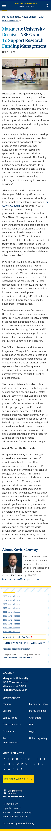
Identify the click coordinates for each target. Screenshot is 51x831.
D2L (31, 724)
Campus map (10, 717)
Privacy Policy (10, 803)
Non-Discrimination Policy (17, 812)
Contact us (8, 731)
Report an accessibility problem (16, 649)
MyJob (32, 731)
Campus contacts (12, 724)
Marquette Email (38, 710)
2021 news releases (11, 612)
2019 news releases (11, 620)
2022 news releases (11, 608)
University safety (38, 738)
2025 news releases (11, 596)
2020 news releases (11, 616)
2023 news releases (11, 604)
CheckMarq (35, 717)
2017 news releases (11, 627)
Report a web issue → (18, 779)
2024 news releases (11, 600)
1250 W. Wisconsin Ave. (16, 682)
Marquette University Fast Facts (16, 637)
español (7, 704)
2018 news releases (11, 624)
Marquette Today (38, 704)
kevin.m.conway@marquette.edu (20, 579)
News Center (26, 6)
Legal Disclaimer (12, 808)
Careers (7, 710)
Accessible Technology (15, 816)
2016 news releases (11, 631)
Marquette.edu (10, 16)
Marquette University (26, 3)
